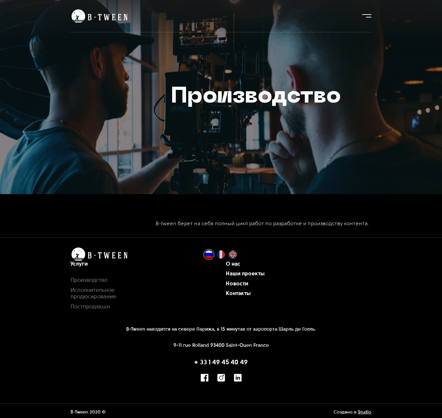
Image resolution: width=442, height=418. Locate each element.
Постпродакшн (90, 307)
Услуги (79, 264)
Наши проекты (245, 274)
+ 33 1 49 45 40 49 (221, 362)
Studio (364, 412)
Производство (89, 280)
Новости (237, 284)
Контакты (238, 293)
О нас (233, 264)
